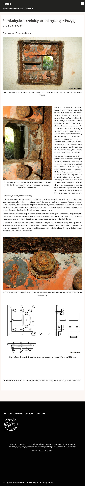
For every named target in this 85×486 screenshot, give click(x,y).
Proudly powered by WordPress (14, 482)
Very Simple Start (39, 482)
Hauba (7, 4)
